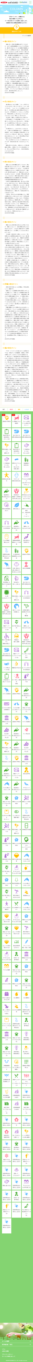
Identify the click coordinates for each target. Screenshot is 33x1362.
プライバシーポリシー (7, 1354)
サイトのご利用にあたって (8, 1356)
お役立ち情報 (5, 1351)
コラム (3, 1349)
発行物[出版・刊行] (7, 1344)
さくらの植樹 (5, 1341)
